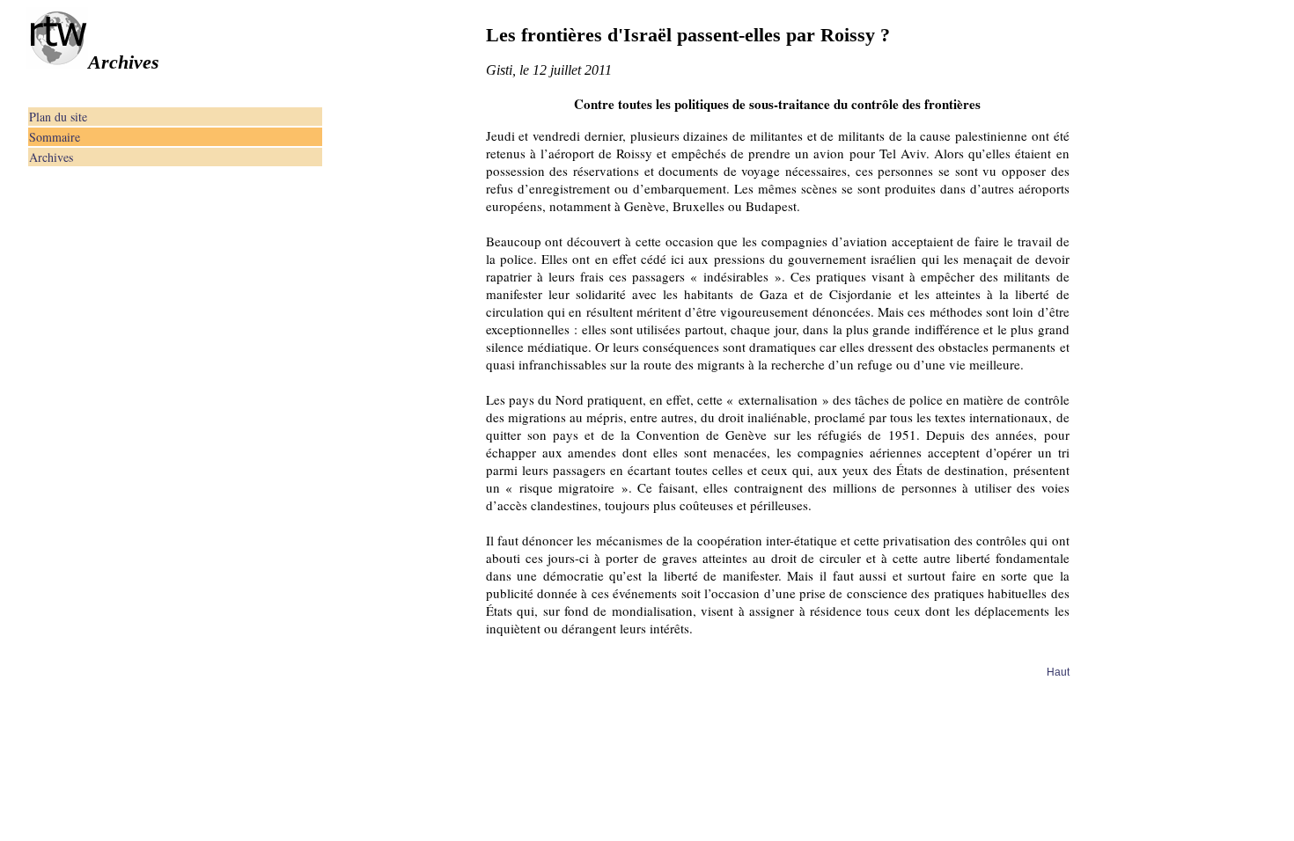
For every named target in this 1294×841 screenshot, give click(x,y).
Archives (51, 157)
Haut (1058, 672)
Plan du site (58, 116)
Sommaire (54, 136)
